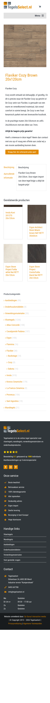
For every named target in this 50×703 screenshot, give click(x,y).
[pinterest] (16, 467)
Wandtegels (10, 407)
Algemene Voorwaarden (32, 623)
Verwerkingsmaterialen (15, 313)
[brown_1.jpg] (25, 46)
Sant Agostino (13, 401)
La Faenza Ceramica (15, 388)
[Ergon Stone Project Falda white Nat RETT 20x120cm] (13, 253)
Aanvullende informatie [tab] (9, 176)
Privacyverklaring (15, 623)
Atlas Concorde (13, 325)
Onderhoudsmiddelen (14, 307)
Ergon (9, 337)
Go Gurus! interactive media (35, 616)
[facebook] (6, 467)
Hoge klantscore (14, 519)
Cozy (10, 362)
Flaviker (10, 350)
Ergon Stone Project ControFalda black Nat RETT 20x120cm (35, 272)
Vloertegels (10, 319)
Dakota (11, 368)
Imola (9, 375)
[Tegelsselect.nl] (18, 3)
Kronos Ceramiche (14, 381)
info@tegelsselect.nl (16, 592)
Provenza (11, 394)
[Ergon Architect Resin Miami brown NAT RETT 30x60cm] (37, 214)
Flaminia (10, 344)
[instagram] (11, 467)
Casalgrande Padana (16, 331)
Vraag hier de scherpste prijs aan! (22, 152)
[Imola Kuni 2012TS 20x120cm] (13, 207)
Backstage (12, 356)
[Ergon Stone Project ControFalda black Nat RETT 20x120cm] (37, 253)
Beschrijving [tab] (9, 167)
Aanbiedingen (11, 300)
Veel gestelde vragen (12, 560)
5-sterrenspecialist (29, 460)
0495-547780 (13, 587)
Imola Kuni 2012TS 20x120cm (10, 215)
